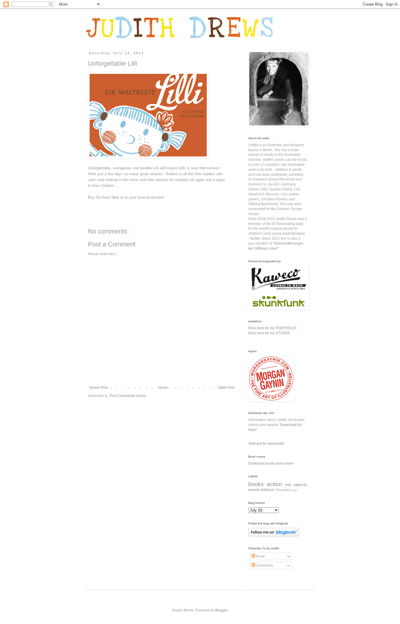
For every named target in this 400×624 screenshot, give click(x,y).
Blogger (221, 610)
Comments (264, 565)
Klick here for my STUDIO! (269, 333)
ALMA (255, 238)
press (286, 490)
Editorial (267, 490)
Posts (260, 556)
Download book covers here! (271, 463)
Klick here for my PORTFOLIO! (272, 328)
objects (300, 484)
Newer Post (98, 388)
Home (163, 388)
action (274, 484)
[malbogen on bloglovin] (273, 535)
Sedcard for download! (266, 443)
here (115, 197)
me (288, 484)
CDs (278, 490)
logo (294, 490)
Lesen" (272, 248)
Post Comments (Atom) (128, 396)
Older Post (226, 388)
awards (254, 490)
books (256, 484)
